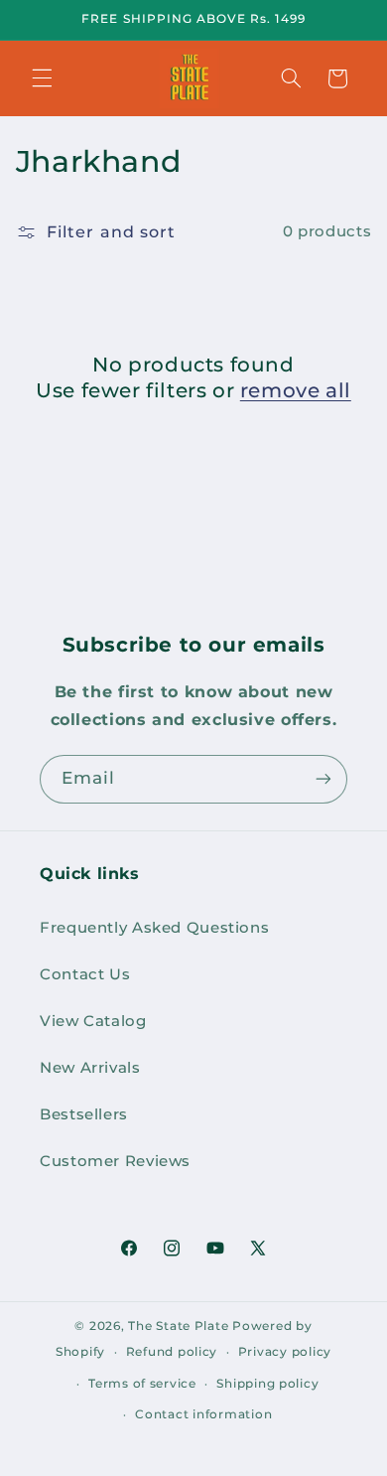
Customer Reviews (115, 1161)
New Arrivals (90, 1068)
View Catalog (93, 1021)
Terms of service (142, 1384)
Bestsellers (84, 1114)
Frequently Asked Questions (154, 928)
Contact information (203, 1414)
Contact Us (85, 974)
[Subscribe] (323, 779)
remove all (295, 390)
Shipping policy (267, 1384)
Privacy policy (284, 1352)
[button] (41, 78)
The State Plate (178, 1326)
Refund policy (172, 1352)
